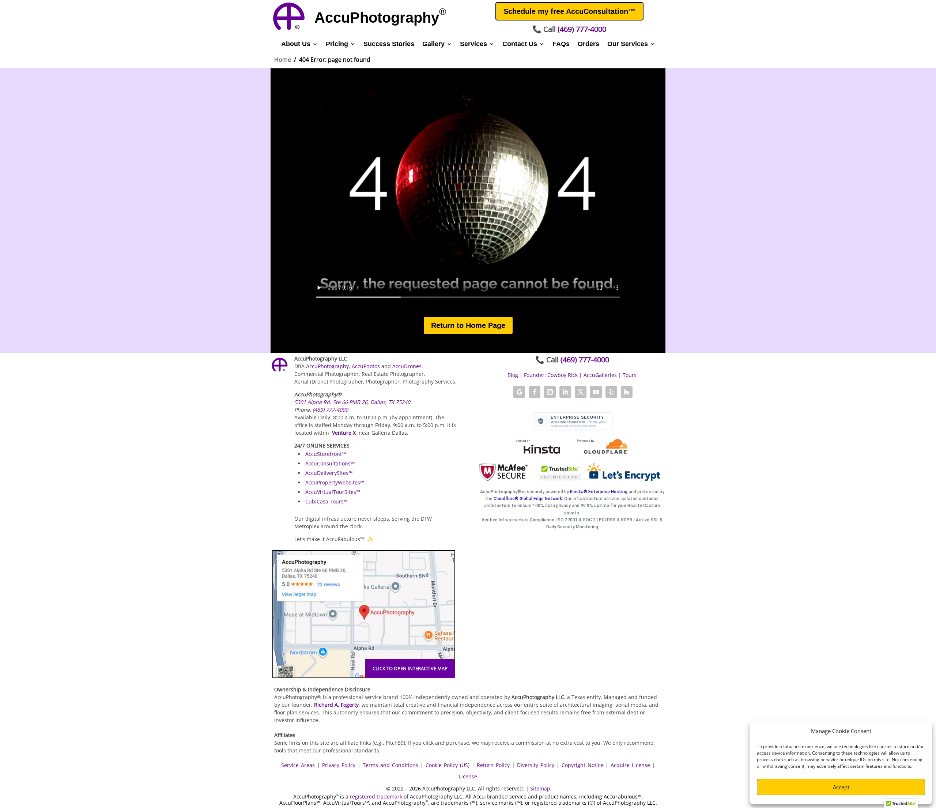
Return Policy (493, 765)
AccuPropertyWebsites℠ (334, 482)
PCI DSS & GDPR (616, 519)
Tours (630, 374)
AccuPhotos (366, 366)
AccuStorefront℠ (325, 453)
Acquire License (630, 765)
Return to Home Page (468, 325)
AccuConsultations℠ (330, 463)
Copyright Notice (582, 765)
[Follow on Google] (519, 392)
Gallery (433, 44)
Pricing (337, 44)
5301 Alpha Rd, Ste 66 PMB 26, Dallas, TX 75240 (352, 402)
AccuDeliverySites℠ (328, 472)
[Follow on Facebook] (534, 392)
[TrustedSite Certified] (560, 472)
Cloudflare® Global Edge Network (528, 498)
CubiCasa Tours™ (326, 501)
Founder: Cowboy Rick (551, 374)
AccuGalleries (600, 374)
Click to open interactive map (410, 668)
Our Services (627, 44)
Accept (841, 787)
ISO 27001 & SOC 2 (576, 519)
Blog (512, 374)
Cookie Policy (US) (447, 765)
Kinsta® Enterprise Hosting (598, 491)
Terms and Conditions (390, 765)
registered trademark (376, 796)
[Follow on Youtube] (596, 392)
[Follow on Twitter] (580, 392)
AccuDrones (407, 366)
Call (569, 29)
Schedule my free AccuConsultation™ (569, 11)
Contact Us (519, 44)
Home (282, 60)
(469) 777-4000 (330, 409)
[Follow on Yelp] (611, 392)
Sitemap (540, 788)
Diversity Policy (535, 765)
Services (473, 44)
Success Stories (388, 44)
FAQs (561, 44)
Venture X (344, 432)
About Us (295, 44)
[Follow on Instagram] (550, 392)
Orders (588, 44)
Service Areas (298, 765)
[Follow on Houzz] (627, 392)
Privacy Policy (338, 765)
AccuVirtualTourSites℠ (332, 491)
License (468, 776)
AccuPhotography (327, 366)
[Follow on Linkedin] (565, 392)
